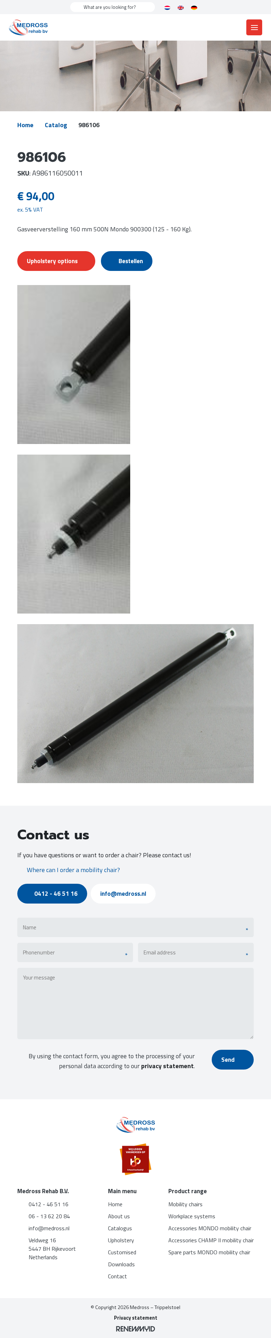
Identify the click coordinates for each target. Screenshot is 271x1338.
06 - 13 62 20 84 (49, 1216)
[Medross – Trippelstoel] (28, 27)
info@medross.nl (123, 893)
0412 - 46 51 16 (56, 893)
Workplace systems (191, 1216)
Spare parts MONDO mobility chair (209, 1252)
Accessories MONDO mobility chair (209, 1228)
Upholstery (121, 1240)
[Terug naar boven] (257, 1324)
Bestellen (131, 261)
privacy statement (167, 1066)
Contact (117, 1276)
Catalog (56, 125)
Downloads (121, 1264)
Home (25, 125)
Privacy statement (135, 1318)
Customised (122, 1252)
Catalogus (120, 1228)
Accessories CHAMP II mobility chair (211, 1240)
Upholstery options (52, 261)
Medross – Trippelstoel (155, 1307)
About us (119, 1216)
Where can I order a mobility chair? (73, 870)
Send (228, 1059)
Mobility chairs (185, 1204)
